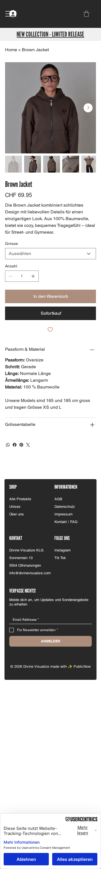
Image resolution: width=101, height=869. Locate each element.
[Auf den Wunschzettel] (50, 329)
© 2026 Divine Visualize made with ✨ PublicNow (50, 666)
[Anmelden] (18, 13)
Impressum (63, 514)
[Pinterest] (21, 445)
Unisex (14, 506)
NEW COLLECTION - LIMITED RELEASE (50, 34)
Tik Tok (60, 558)
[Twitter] (28, 445)
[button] (86, 14)
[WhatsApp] (8, 445)
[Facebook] (14, 445)
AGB (58, 499)
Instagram (62, 550)
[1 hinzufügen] (33, 276)
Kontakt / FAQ (65, 522)
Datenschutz (64, 506)
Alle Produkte (20, 499)
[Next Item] (88, 107)
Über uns (16, 514)
